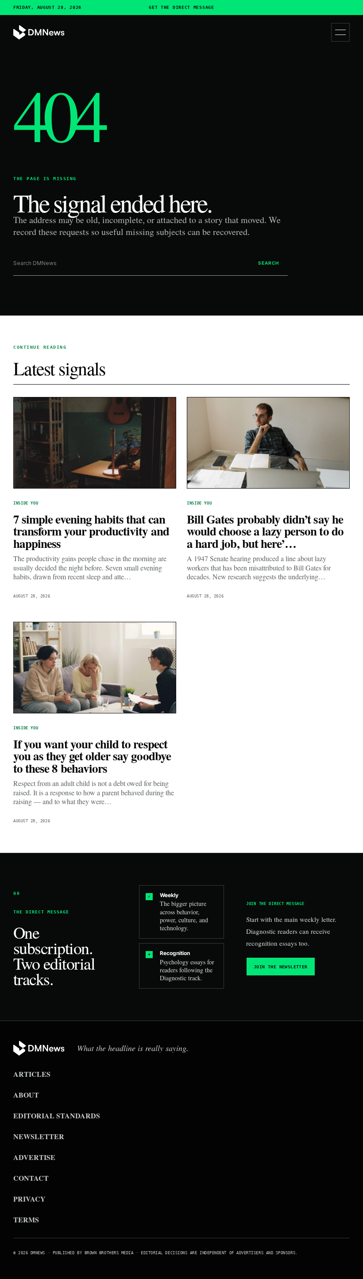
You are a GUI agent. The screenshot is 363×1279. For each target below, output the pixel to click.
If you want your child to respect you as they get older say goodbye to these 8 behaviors (92, 756)
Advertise (34, 1157)
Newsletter (38, 1136)
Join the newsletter (281, 966)
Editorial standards (56, 1115)
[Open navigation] (340, 32)
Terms (26, 1219)
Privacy (29, 1199)
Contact (31, 1178)
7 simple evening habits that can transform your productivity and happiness (91, 531)
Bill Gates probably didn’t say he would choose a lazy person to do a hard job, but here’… (265, 531)
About (26, 1095)
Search (268, 263)
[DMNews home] (39, 32)
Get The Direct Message (181, 7)
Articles (31, 1074)
